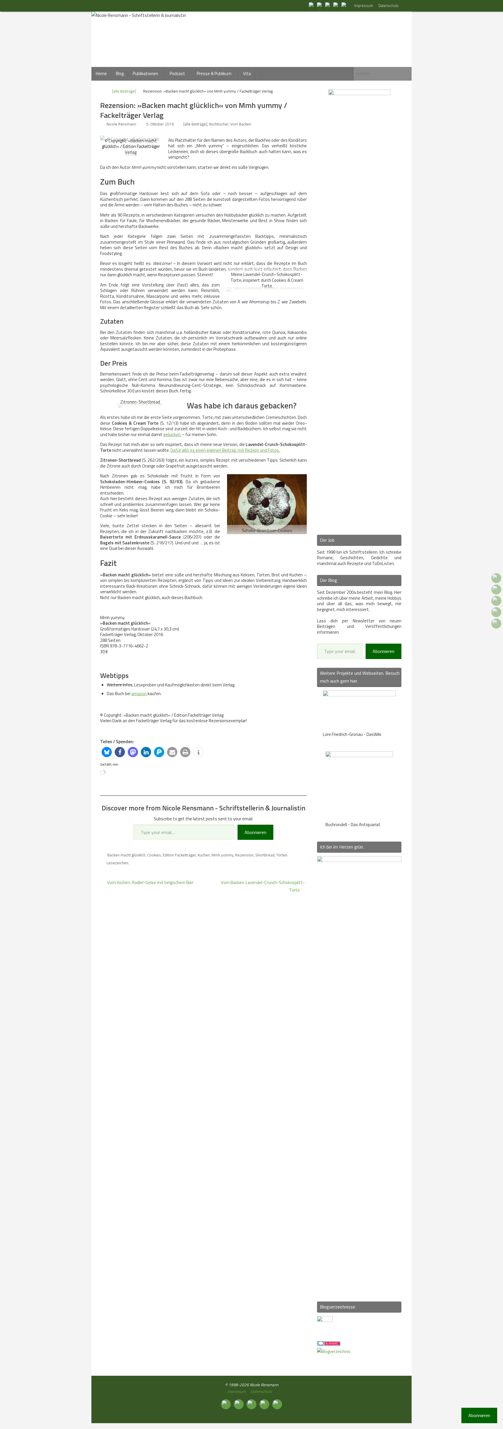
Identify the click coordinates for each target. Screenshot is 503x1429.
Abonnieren (255, 832)
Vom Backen (240, 124)
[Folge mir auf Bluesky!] (320, 5)
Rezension (244, 855)
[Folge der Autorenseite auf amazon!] (336, 5)
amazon (139, 693)
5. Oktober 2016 (160, 124)
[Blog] (333, 1351)
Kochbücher (219, 124)
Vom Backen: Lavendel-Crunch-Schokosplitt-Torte (263, 886)
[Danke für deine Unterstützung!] (328, 5)
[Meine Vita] (312, 5)
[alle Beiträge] (124, 91)
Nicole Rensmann (121, 124)
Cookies (154, 855)
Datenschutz (388, 5)
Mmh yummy (222, 855)
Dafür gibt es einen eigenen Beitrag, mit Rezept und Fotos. (226, 450)
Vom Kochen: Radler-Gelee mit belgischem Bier (150, 882)
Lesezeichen (117, 863)
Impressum (363, 5)
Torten (281, 855)
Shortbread (264, 855)
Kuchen (204, 855)
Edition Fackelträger (179, 855)
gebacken (172, 434)
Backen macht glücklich (126, 855)
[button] (107, 752)
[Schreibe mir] (345, 5)
